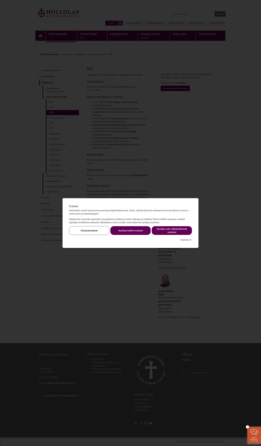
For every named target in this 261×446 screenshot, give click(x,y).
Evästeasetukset (89, 230)
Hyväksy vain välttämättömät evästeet (172, 230)
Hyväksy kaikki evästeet (130, 230)
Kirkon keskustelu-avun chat (254, 439)
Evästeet (186, 239)
